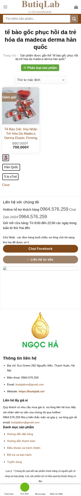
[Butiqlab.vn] (40, 7)
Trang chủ (9, 55)
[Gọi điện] (25, 487)
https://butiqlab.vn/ (31, 391)
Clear (6, 185)
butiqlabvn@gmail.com (30, 384)
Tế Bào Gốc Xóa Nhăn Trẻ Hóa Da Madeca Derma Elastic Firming (20, 133)
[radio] (6, 158)
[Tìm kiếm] (74, 19)
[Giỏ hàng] (76, 7)
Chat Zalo (9, 494)
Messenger (40, 494)
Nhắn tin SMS (56, 494)
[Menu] (5, 7)
